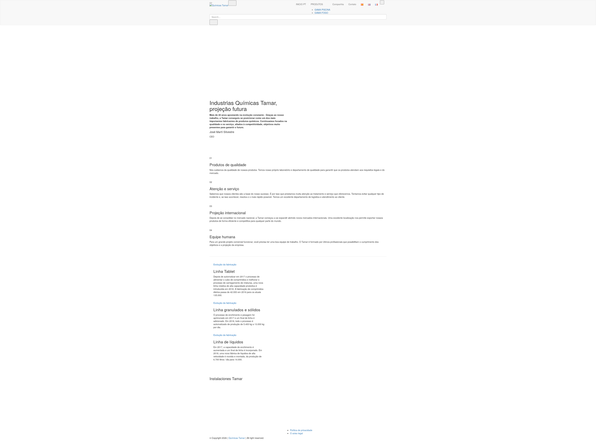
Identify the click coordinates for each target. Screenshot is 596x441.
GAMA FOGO (321, 12)
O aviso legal (296, 433)
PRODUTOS (317, 4)
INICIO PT (301, 4)
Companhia (338, 4)
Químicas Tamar (237, 437)
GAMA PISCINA (322, 9)
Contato (352, 4)
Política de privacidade (301, 430)
